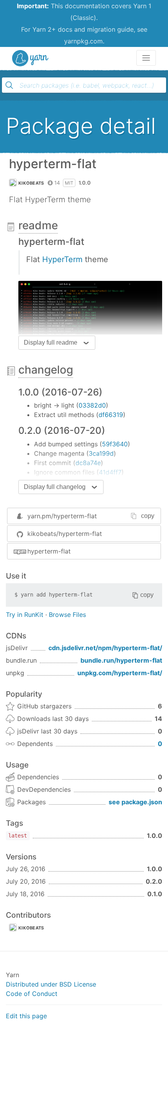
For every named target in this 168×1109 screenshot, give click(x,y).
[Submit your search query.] (9, 85)
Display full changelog (55, 487)
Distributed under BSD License (51, 984)
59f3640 (115, 444)
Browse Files (67, 614)
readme (38, 225)
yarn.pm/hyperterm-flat (62, 516)
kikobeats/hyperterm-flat (64, 533)
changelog (45, 369)
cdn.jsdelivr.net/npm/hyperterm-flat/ (105, 648)
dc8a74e (88, 463)
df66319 (110, 415)
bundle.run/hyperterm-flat (121, 660)
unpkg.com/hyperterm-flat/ (119, 673)
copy (147, 515)
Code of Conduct (31, 994)
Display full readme (50, 342)
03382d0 (92, 405)
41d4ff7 (110, 472)
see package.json (135, 802)
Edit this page (26, 1016)
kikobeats (31, 183)
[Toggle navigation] (146, 58)
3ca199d (101, 453)
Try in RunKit (24, 614)
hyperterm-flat (49, 551)
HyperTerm (62, 259)
